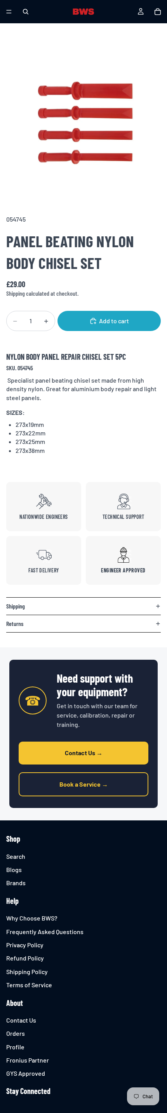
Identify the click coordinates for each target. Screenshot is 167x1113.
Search (15, 856)
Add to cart (114, 320)
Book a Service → (83, 784)
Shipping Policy (27, 971)
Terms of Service (29, 984)
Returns (14, 623)
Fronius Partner (27, 1060)
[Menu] (9, 12)
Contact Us (21, 1020)
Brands (16, 883)
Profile (15, 1047)
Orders (15, 1033)
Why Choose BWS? (31, 918)
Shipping (15, 606)
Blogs (14, 869)
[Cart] (157, 11)
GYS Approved (25, 1073)
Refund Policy (25, 958)
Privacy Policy (24, 944)
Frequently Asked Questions (45, 931)
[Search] (25, 11)
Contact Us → (84, 752)
